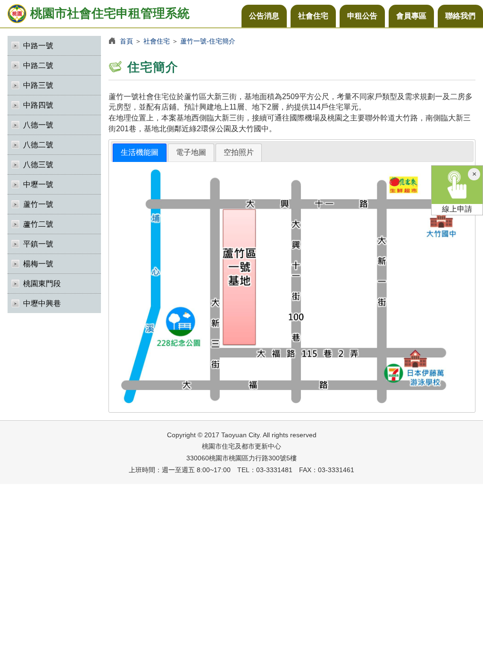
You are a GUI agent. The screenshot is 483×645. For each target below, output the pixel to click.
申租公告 (362, 16)
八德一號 (38, 125)
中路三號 (38, 85)
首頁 (126, 41)
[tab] (140, 153)
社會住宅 (313, 16)
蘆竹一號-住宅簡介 (207, 41)
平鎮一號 (38, 244)
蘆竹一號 (38, 204)
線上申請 (457, 209)
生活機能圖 (139, 152)
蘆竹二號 (38, 224)
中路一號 (38, 46)
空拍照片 (239, 152)
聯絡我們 (460, 16)
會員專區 (411, 16)
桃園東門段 (42, 284)
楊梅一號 (38, 264)
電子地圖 (191, 152)
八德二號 (38, 145)
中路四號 (38, 105)
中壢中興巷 (42, 303)
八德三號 (38, 165)
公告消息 (264, 16)
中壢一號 (38, 184)
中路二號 (38, 65)
